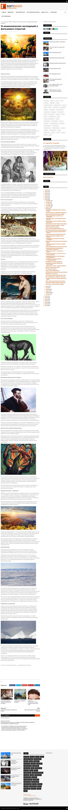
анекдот (46, 102)
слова (34, 784)
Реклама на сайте (26, 794)
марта (47, 291)
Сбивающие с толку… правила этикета (56, 265)
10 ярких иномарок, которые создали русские (55, 244)
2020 (46, 194)
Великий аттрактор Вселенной (56, 57)
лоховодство (52, 116)
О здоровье (53, 12)
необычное (47, 121)
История (6, 21)
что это (33, 788)
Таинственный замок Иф (55, 52)
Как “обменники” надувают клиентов (55, 276)
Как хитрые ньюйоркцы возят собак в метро (55, 210)
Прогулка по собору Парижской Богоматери (54, 264)
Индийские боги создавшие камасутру (56, 212)
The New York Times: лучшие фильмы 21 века (56, 279)
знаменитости (60, 109)
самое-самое (56, 128)
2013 (46, 300)
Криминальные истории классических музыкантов (55, 90)
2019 (46, 196)
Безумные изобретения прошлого (57, 63)
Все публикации (6, 16)
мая (47, 287)
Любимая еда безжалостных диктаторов (56, 272)
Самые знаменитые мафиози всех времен (55, 236)
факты (53, 132)
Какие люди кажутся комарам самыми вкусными (56, 222)
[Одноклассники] (46, 29)
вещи (58, 102)
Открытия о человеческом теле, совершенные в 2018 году (33, 702)
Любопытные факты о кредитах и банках (54, 251)
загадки (46, 109)
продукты (62, 123)
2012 (46, 302)
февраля (48, 292)
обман (10, 21)
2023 (46, 190)
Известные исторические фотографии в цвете (56, 242)
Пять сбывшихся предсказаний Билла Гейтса (56, 232)
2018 (46, 197)
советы (46, 130)
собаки (63, 128)
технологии (46, 132)
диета (50, 107)
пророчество (47, 125)
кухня (45, 116)
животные (62, 107)
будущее (52, 102)
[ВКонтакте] (44, 29)
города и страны (48, 105)
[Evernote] (55, 29)
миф (58, 116)
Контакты (12, 1)
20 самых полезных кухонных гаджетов (56, 230)
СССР (57, 100)
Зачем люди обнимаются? (52, 270)
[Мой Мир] (48, 29)
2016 (46, 296)
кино (45, 114)
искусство (60, 112)
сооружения (53, 130)
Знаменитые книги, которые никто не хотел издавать (56, 254)
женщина (56, 107)
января (48, 294)
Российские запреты (51, 269)
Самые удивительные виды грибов (55, 214)
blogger (37, 715)
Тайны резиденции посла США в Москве (56, 246)
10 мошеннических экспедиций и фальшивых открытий (54, 249)
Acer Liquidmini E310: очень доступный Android (55, 85)
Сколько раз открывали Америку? (19, 701)
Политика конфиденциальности (29, 795)
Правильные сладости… (52, 273)
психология (55, 125)
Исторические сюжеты (33, 12)
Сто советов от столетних (51, 143)
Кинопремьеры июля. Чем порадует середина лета (55, 257)
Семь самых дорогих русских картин (55, 281)
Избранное (10, 12)
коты (63, 114)
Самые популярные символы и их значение (54, 216)
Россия (52, 100)
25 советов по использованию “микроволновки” (53, 259)
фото (58, 132)
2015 (46, 297)
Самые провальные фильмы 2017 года (56, 275)
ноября (48, 202)
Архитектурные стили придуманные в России (56, 219)
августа (48, 207)
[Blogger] (51, 29)
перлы (61, 121)
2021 (46, 193)
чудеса (63, 132)
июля (47, 208)
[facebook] (66, 1)
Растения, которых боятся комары (55, 284)
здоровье (52, 109)
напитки (26, 774)
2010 (46, 305)
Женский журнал (20, 12)
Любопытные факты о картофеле (57, 41)
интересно (46, 112)
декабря (48, 200)
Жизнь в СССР (45, 12)
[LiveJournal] (53, 29)
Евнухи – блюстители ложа (53, 267)
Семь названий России (54, 73)
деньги (64, 105)
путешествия (47, 128)
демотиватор (57, 105)
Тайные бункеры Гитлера (52, 227)
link (1, 681)
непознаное (55, 121)
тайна (59, 130)
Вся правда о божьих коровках (54, 261)
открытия (14, 21)
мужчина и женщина (49, 118)
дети (45, 107)
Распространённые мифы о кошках (55, 225)
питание (46, 123)
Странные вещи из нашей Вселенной (55, 234)
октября (48, 204)
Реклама (7, 1)
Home (2, 21)
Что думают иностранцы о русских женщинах (55, 239)
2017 (46, 199)
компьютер (51, 114)
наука (57, 118)
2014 (46, 299)
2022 (46, 191)
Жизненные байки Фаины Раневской (55, 282)
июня (47, 286)
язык (50, 134)
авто (62, 100)
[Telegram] (57, 29)
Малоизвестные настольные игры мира (56, 223)
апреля (48, 289)
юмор (45, 134)
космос (58, 114)
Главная (2, 1)
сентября (48, 205)
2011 (46, 304)
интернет (54, 112)
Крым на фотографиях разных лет (55, 228)
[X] (49, 29)
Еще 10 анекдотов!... (48, 177)
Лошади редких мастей (55, 68)
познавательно (53, 123)
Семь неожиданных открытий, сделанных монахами (6, 702)
